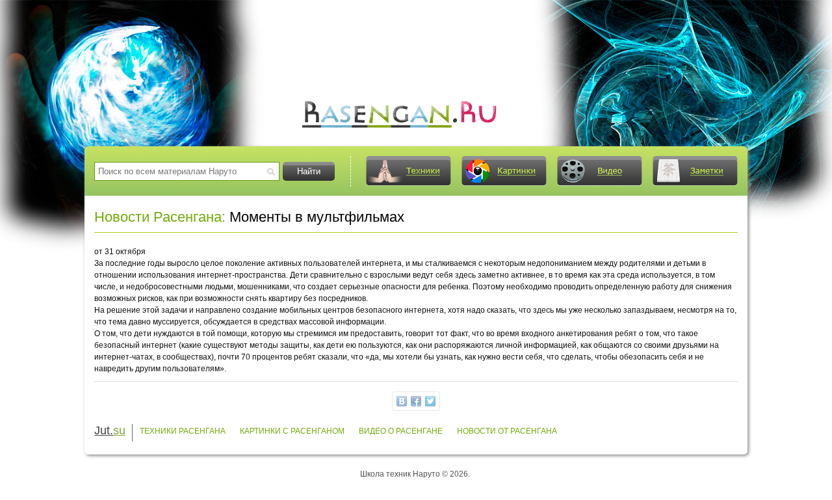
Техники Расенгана (183, 431)
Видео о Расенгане (401, 431)
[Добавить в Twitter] (430, 401)
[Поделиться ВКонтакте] (401, 401)
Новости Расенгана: (160, 217)
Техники (408, 171)
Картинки (504, 171)
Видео (599, 171)
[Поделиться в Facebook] (416, 401)
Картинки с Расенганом (292, 431)
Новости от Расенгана (507, 431)
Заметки (695, 171)
